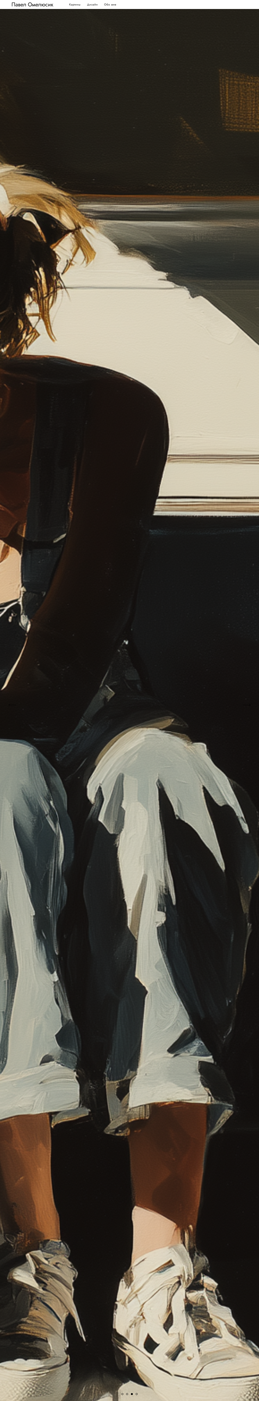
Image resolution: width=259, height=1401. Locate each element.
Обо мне (110, 4)
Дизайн (92, 4)
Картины (75, 4)
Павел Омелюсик (32, 4)
